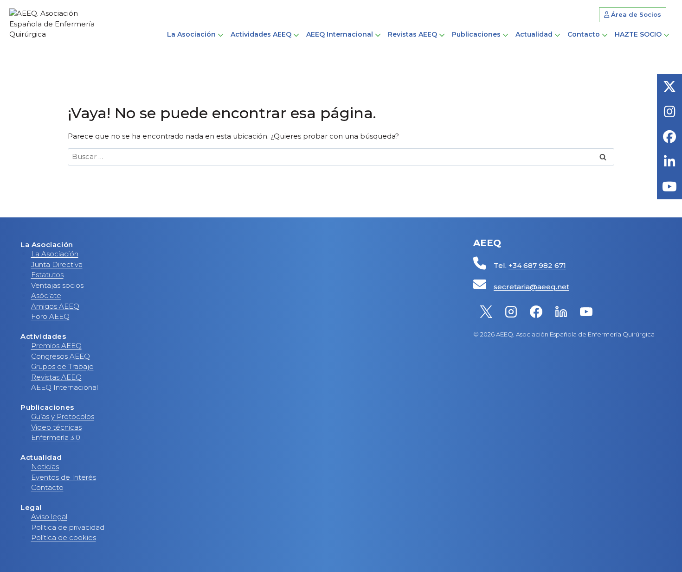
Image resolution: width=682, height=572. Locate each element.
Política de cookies (63, 537)
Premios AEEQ (56, 345)
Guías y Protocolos (62, 416)
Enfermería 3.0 (55, 437)
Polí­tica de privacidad (67, 527)
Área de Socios (635, 14)
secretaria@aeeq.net (531, 286)
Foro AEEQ (50, 316)
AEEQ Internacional (64, 387)
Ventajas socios (57, 285)
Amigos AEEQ (55, 306)
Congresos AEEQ (60, 356)
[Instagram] (510, 311)
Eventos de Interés (63, 477)
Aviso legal (49, 516)
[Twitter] (485, 311)
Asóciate (46, 295)
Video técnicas (56, 427)
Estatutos (47, 274)
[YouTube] (585, 311)
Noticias (45, 466)
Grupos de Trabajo (62, 366)
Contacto (583, 34)
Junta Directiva (57, 264)
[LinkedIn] (560, 311)
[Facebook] (535, 311)
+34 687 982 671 (537, 265)
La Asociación (54, 253)
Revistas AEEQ (56, 377)
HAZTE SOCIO (638, 34)
